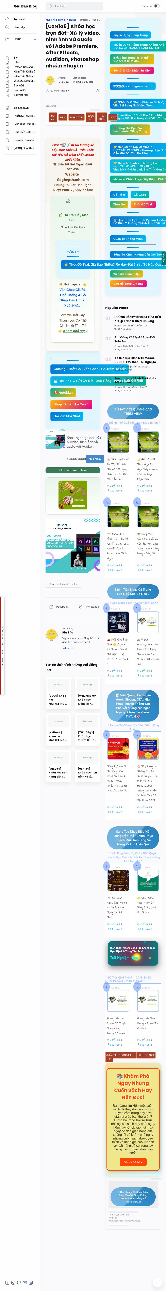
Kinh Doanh (146, 1055)
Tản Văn (53, 117)
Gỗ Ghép (140, 194)
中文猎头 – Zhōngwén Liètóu (132, 86)
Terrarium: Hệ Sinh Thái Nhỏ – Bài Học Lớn (135, 380)
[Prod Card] (119, 366)
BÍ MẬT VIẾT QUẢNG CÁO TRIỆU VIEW (133, 411)
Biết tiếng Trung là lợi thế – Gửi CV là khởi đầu (132, 59)
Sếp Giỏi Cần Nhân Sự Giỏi (132, 70)
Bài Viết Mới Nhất (67, 416)
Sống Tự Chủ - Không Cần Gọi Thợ (137, 254)
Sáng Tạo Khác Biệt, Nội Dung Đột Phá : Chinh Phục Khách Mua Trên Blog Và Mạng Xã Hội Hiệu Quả (133, 837)
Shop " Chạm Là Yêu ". (71, 404)
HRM (63, 117)
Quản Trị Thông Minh (128, 238)
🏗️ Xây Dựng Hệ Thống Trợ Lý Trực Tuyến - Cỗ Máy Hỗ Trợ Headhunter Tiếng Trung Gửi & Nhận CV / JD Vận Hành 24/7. (147, 783)
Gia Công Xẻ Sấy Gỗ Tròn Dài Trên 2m (134, 339)
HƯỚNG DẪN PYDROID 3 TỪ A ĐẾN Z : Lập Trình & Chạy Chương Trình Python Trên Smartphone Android (137, 319)
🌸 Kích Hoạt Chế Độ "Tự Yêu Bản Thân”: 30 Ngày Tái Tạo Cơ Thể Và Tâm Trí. (117, 469)
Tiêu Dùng (101, 117)
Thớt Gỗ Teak (143, 204)
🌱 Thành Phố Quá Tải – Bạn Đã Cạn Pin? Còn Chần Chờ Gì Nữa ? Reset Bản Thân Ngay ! (118, 546)
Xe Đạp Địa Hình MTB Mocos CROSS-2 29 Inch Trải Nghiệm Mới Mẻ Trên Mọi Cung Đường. (135, 360)
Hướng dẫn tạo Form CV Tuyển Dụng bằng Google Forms (116, 1025)
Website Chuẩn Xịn (126, 274)
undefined (113, 485)
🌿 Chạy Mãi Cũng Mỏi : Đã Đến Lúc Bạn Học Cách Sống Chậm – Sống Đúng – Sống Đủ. (148, 543)
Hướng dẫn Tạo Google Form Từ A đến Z (147, 1023)
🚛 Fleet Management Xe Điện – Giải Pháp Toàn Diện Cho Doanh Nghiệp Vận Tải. (148, 651)
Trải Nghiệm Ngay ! (125, 957)
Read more (115, 490)
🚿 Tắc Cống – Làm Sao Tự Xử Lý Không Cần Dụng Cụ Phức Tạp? (117, 907)
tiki (69, 459)
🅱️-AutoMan (63, 392)
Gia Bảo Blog (25, 6)
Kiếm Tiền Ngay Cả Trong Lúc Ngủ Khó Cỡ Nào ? (133, 591)
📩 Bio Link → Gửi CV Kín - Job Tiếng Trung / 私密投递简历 (98, 381)
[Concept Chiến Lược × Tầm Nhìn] (130, 346)
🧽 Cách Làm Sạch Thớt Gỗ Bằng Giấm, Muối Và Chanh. (147, 905)
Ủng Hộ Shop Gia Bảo (128, 283)
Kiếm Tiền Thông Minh (121, 1055)
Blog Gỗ (90, 117)
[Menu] (7, 6)
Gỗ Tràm (119, 194)
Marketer (76, 117)
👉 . (73, 295)
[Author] (64, 82)
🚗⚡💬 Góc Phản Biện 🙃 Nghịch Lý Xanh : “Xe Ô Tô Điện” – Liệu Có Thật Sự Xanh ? (118, 651)
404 (109, 1059)
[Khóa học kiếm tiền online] (63, 584)
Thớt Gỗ (119, 204)
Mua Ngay (133, 1162)
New (113, 117)
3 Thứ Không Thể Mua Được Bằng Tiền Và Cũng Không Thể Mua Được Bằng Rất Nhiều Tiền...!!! (133, 1196)
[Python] (118, 325)
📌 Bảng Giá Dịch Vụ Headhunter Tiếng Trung (130, 129)
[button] (50, 6)
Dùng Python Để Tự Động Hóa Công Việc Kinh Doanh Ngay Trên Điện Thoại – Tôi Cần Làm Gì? (118, 778)
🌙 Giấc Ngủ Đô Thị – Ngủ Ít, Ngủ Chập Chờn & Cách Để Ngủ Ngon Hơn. (147, 469)
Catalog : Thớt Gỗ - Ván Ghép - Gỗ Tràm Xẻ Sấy (90, 369)
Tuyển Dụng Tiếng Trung (130, 35)
